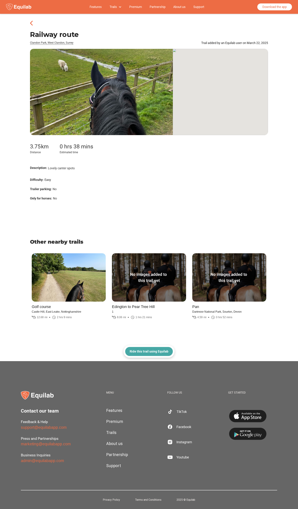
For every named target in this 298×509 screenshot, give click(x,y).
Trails (111, 432)
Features (96, 7)
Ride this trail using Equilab (149, 351)
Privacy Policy (111, 499)
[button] (116, 7)
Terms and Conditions (148, 499)
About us (179, 7)
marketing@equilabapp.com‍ (46, 444)
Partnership (158, 7)
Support (198, 7)
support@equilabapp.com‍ (44, 427)
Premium (135, 7)
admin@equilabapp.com (42, 460)
